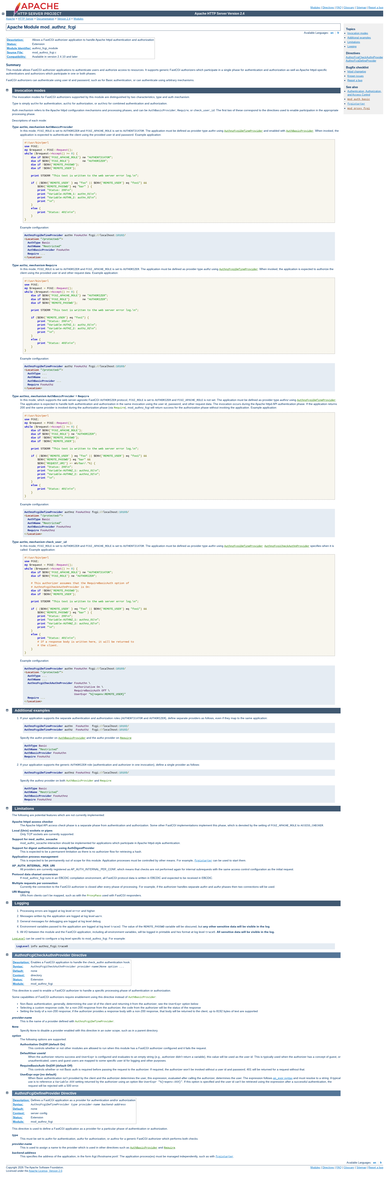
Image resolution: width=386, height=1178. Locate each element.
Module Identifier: (19, 48)
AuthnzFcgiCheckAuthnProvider (286, 546)
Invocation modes (357, 33)
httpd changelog (356, 71)
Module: (18, 983)
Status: (12, 44)
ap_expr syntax (283, 1078)
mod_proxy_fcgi (358, 108)
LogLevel (18, 938)
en (332, 32)
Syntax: (18, 966)
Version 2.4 (63, 18)
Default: (18, 970)
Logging (351, 46)
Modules (315, 7)
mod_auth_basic (358, 99)
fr (338, 32)
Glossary (349, 7)
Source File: (15, 52)
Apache (10, 18)
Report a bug (375, 7)
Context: (19, 975)
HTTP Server (25, 18)
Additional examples (359, 37)
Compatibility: (16, 56)
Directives (328, 7)
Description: (15, 39)
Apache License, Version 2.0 (45, 1170)
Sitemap (361, 7)
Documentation (45, 18)
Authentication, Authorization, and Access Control (364, 93)
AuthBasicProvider (299, 130)
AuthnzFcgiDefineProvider (243, 130)
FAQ (339, 7)
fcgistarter (203, 860)
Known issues (355, 75)
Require (125, 738)
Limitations (353, 42)
